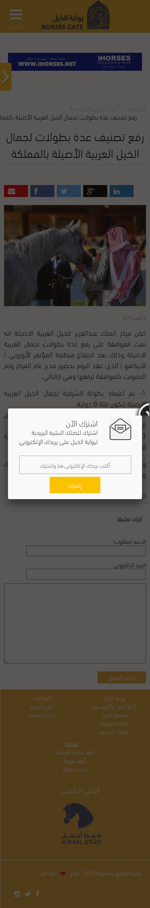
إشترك (75, 485)
